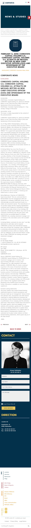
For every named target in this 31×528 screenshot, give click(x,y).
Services (6, 474)
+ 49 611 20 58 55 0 (9, 429)
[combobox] (13, 526)
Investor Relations (9, 492)
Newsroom (7, 476)
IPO (5, 496)
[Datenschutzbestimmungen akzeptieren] (14, 404)
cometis (6, 472)
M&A (5, 500)
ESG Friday (7, 483)
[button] (26, 2)
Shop (5, 479)
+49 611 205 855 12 (15, 372)
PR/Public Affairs (8, 505)
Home (2, 30)
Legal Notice (22, 521)
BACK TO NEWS (15, 329)
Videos (6, 487)
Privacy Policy (14, 521)
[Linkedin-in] (6, 512)
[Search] (29, 526)
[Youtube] (6, 509)
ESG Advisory (8, 494)
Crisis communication (10, 502)
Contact (7, 521)
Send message (8, 408)
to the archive (5, 78)
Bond (5, 498)
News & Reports (8, 485)
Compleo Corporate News (11, 30)
